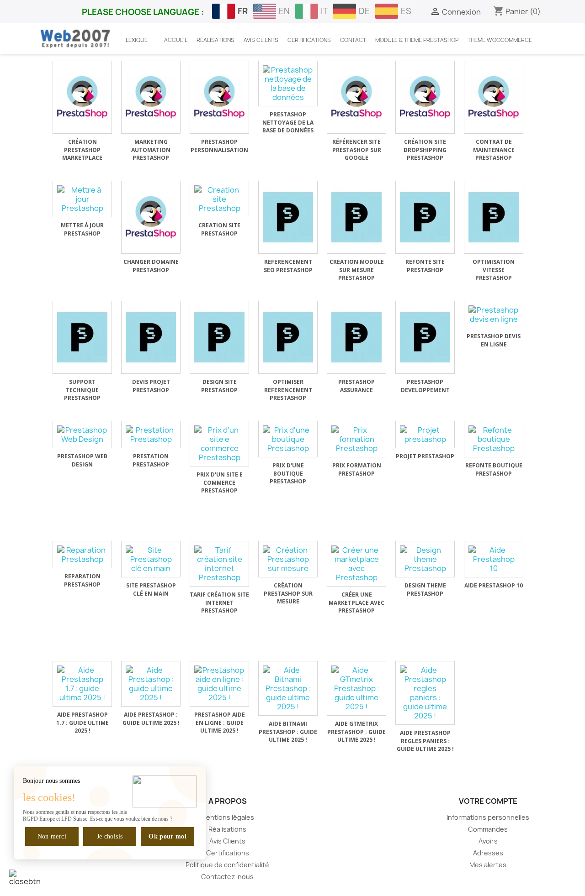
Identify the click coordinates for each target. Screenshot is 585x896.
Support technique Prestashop (82, 390)
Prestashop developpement (425, 386)
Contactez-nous (227, 876)
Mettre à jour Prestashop (82, 229)
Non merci (51, 836)
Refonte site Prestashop (425, 266)
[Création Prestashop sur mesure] (288, 559)
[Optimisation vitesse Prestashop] (493, 217)
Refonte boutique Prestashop (493, 469)
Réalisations (227, 829)
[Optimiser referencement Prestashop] (288, 337)
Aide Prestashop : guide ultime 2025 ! (151, 719)
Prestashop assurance (356, 386)
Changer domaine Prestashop (151, 266)
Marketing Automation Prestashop (150, 150)
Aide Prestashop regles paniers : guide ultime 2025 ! (425, 741)
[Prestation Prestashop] (151, 434)
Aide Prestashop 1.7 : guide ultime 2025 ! (82, 722)
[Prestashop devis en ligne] (493, 314)
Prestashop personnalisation (219, 146)
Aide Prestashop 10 (493, 585)
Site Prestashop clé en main (151, 589)
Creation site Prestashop (219, 229)
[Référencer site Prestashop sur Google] (356, 97)
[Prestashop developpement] (425, 337)
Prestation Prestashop (151, 460)
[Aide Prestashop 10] (493, 559)
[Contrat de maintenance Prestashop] (493, 97)
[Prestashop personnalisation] (219, 97)
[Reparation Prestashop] (82, 554)
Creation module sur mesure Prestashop (357, 270)
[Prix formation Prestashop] (356, 439)
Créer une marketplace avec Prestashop (356, 602)
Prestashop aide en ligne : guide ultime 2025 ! (219, 722)
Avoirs (488, 841)
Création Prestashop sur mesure (288, 593)
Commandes (488, 829)
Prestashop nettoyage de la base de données (288, 122)
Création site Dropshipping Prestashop (425, 150)
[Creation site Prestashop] (219, 199)
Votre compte (488, 801)
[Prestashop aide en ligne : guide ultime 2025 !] (219, 684)
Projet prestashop (425, 456)
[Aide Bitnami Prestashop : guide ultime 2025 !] (288, 688)
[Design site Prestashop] (219, 337)
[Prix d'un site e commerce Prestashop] (219, 443)
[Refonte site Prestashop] (425, 217)
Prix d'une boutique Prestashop (288, 473)
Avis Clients (227, 841)
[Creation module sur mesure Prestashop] (356, 217)
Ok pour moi (167, 836)
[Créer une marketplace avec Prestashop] (356, 564)
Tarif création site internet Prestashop (219, 602)
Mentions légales (227, 817)
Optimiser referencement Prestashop (288, 390)
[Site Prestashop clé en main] (151, 559)
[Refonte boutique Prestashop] (493, 439)
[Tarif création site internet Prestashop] (219, 564)
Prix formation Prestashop (356, 469)
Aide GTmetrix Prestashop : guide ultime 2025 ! (356, 732)
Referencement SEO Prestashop (288, 266)
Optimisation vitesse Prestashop (494, 270)
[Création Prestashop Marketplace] (82, 97)
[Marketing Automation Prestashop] (151, 97)
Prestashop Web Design (82, 460)
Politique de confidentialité (227, 864)
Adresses (488, 853)
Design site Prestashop (219, 386)
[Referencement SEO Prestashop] (288, 217)
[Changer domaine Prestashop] (151, 217)
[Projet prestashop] (425, 434)
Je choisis (110, 836)
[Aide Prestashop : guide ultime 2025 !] (151, 684)
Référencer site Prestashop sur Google (356, 150)
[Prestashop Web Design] (82, 434)
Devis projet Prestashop (151, 386)
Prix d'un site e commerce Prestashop (220, 482)
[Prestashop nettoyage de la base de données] (288, 83)
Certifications (227, 853)
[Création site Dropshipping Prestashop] (425, 97)
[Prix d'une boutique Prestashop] (288, 439)
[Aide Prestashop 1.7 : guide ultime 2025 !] (82, 684)
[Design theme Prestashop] (425, 559)
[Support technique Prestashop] (82, 337)
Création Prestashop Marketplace (82, 150)
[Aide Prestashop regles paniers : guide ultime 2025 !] (425, 693)
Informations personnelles (488, 817)
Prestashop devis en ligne (494, 340)
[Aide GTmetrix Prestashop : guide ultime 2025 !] (356, 688)
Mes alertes (487, 864)
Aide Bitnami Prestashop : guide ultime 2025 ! (288, 732)
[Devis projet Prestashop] (151, 337)
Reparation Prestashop (82, 580)
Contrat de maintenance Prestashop (494, 150)
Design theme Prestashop (425, 589)
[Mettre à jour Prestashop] (82, 199)
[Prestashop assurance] (356, 337)
